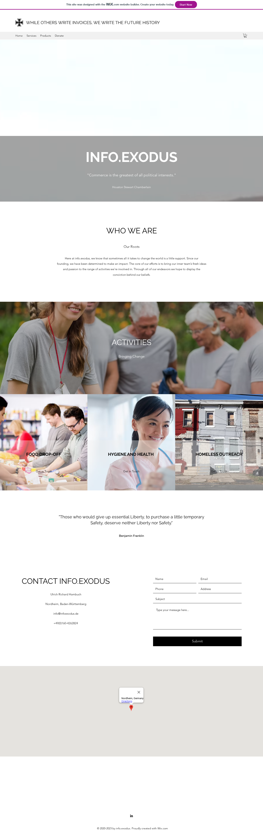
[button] (245, 36)
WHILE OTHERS (41, 22)
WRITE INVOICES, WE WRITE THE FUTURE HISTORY (108, 22)
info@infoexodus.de (65, 613)
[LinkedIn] (131, 816)
